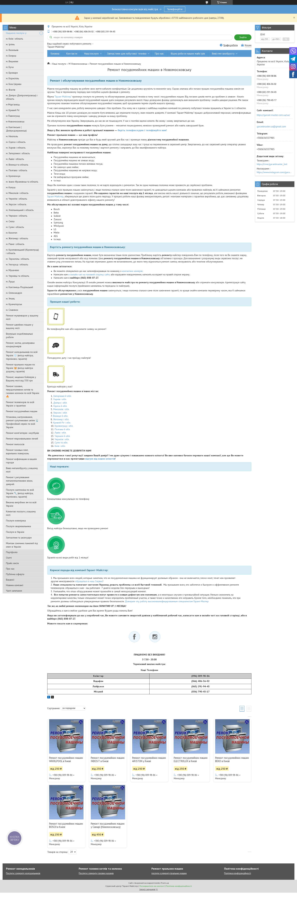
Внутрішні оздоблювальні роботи (19, 335)
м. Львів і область (15, 159)
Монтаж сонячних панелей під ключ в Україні (22, 545)
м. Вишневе (12, 61)
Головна (55, 53)
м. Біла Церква (13, 84)
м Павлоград (13, 115)
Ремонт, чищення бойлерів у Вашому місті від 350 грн (21, 379)
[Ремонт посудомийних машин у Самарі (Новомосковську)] (108, 802)
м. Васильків (12, 50)
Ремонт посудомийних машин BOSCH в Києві (66, 825)
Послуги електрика (16, 520)
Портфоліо (12, 552)
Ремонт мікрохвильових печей (22, 438)
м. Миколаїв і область (17, 193)
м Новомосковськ (15, 121)
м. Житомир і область (17, 238)
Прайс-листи (12, 563)
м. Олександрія (14, 292)
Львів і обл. (60, 432)
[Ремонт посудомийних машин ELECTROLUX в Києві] (191, 736)
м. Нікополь (12, 136)
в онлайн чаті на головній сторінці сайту (89, 274)
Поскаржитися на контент (151, 886)
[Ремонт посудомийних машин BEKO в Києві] (232, 736)
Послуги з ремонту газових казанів (96, 873)
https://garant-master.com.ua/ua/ (273, 115)
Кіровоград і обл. (64, 425)
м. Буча (10, 67)
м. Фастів (10, 89)
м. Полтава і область (16, 170)
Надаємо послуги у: (16, 33)
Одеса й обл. (60, 405)
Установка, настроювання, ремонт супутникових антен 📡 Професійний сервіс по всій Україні (22, 422)
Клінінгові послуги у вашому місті (21, 513)
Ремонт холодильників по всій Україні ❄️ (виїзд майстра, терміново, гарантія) (21, 355)
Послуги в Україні (15, 531)
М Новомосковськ (78, 63)
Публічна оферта (15, 574)
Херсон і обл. (60, 412)
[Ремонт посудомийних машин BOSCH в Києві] (66, 802)
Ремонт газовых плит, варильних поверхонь (17, 451)
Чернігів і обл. (62, 439)
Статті (9, 557)
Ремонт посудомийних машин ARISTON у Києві (149, 759)
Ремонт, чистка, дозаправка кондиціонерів (20, 344)
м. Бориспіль (12, 78)
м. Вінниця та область (17, 164)
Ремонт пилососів (15, 444)
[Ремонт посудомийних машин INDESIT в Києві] (108, 736)
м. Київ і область (14, 38)
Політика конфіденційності (237, 873)
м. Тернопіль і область (17, 258)
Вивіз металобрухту (223, 53)
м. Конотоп (11, 232)
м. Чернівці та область (17, 275)
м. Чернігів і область (16, 198)
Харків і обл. (60, 399)
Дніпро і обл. (60, 402)
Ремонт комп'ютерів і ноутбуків (22, 432)
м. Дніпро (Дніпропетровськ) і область (21, 97)
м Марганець (13, 104)
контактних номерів (132, 271)
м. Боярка (11, 55)
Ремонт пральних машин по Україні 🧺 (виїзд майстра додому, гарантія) (20, 368)
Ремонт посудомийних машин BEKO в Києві (232, 759)
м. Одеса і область (15, 142)
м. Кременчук (13, 176)
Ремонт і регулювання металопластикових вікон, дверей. (19, 481)
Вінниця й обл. (60, 415)
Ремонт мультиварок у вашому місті (22, 317)
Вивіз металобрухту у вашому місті (22, 470)
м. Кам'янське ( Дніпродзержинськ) (16, 129)
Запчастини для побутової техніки (126, 53)
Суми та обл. (61, 442)
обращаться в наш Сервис (89, 581)
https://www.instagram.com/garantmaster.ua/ (275, 172)
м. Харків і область (15, 147)
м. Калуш (10, 187)
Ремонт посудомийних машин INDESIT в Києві (107, 759)
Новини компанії (14, 585)
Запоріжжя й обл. (62, 396)
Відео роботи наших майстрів (188, 53)
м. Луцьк (10, 281)
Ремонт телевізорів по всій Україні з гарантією (20, 404)
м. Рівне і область (15, 244)
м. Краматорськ (14, 304)
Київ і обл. (60, 446)
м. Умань (10, 298)
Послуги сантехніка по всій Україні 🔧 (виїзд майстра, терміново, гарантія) (20, 493)
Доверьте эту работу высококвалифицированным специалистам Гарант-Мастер (167, 601)
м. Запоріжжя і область (18, 153)
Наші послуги (91, 53)
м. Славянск (12, 309)
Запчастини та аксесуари (19, 537)
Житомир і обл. (61, 419)
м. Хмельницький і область (20, 210)
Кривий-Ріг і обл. (62, 422)
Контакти (71, 53)
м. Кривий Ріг (13, 110)
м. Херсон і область (16, 204)
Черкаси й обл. (62, 436)
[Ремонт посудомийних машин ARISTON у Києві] (149, 736)
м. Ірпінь (10, 44)
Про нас (10, 568)
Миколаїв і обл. (61, 409)
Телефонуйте (175, 9)
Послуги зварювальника (18, 526)
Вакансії (10, 579)
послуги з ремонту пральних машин (169, 873)
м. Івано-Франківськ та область (22, 181)
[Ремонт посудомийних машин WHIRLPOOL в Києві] (66, 736)
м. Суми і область (15, 227)
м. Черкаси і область (16, 215)
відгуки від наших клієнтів (100, 458)
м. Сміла (10, 221)
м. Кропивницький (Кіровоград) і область (22, 251)
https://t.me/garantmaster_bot (272, 164)
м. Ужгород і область (17, 264)
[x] (52, 697)
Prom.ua (165, 883)
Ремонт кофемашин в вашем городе (21, 460)
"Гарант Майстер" (63, 96)
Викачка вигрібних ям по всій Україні (21, 504)
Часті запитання (14, 590)
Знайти (242, 37)
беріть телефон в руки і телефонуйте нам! (142, 130)
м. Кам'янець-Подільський (19, 287)
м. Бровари (12, 72)
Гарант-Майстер (55, 196)
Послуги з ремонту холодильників (23, 873)
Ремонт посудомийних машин (21, 411)
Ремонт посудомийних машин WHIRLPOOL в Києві (66, 759)
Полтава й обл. (62, 429)
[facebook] (48, 697)
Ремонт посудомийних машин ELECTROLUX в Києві (190, 759)
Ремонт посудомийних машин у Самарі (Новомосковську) (107, 825)
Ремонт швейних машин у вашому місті (19, 326)
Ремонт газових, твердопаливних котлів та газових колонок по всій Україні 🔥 (22, 391)
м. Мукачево (12, 270)
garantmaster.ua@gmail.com (271, 126)
